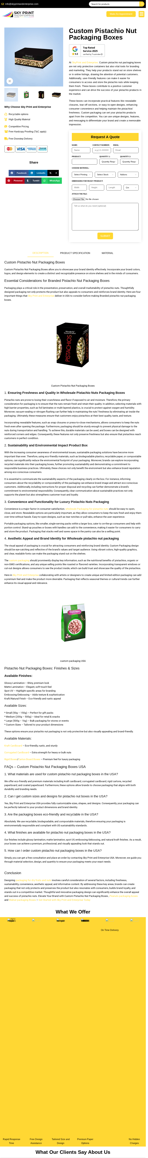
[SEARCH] (141, 4)
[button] (19, 173)
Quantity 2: (125, 157)
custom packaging (19, 560)
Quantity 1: (104, 157)
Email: (116, 145)
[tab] (40, 253)
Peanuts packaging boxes (124, 896)
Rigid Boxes (10, 759)
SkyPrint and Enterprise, (85, 62)
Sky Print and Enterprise (41, 295)
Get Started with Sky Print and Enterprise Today (64, 899)
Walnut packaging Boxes (22, 899)
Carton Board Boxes (29, 759)
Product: (76, 157)
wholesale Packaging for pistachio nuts (86, 508)
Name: (75, 145)
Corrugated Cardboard (16, 752)
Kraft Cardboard (13, 745)
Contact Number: (101, 145)
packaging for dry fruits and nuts (33, 880)
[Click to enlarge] (10, 81)
